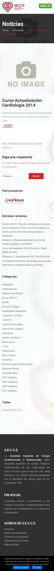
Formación (7, 333)
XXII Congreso (9, 377)
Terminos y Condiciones (16, 536)
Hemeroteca (8, 342)
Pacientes (7, 359)
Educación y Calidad (12, 328)
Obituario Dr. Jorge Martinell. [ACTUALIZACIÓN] (25, 256)
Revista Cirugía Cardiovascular (17, 364)
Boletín (5, 302)
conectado (30, 163)
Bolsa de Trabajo (10, 306)
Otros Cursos (8, 355)
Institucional (8, 351)
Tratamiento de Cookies (16, 540)
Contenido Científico (12, 315)
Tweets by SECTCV (12, 410)
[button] (45, 6)
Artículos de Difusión (12, 293)
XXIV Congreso (10, 386)
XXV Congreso (9, 390)
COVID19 (6, 320)
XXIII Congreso (10, 382)
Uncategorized (9, 373)
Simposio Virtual (10, 368)
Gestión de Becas (11, 337)
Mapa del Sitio (11, 544)
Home (5, 30)
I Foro (5, 346)
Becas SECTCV (10, 297)
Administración (9, 289)
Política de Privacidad (15, 533)
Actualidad (18, 30)
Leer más (37, 568)
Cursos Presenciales (12, 324)
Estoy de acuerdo (21, 568)
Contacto (9, 529)
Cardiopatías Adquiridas (14, 311)
